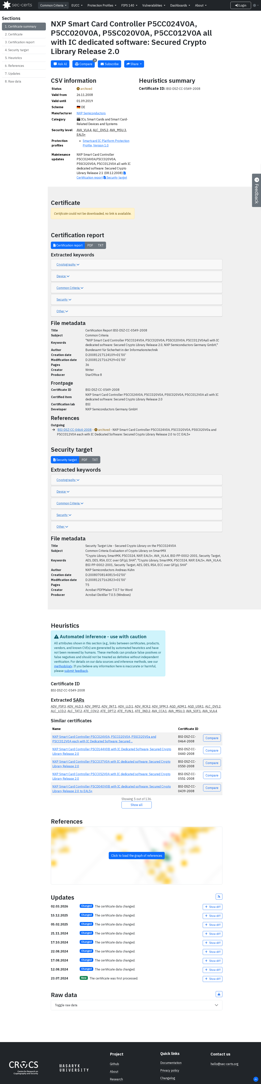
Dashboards (179, 5)
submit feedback (76, 671)
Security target (18, 50)
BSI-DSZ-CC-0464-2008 (75, 430)
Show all (137, 805)
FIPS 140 (128, 5)
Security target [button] (66, 460)
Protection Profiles (101, 5)
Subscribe (111, 64)
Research (116, 1079)
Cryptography (66, 264)
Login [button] (242, 5)
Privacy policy (169, 1070)
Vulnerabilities (152, 5)
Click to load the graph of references (136, 855)
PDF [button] (90, 245)
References (16, 66)
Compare (87, 63)
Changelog (167, 1078)
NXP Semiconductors (91, 113)
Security (62, 299)
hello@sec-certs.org (224, 1064)
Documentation (171, 1063)
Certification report (21, 42)
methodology (63, 666)
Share (134, 64)
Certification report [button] (69, 245)
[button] (219, 897)
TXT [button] (101, 245)
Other (61, 311)
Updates (14, 73)
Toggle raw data (66, 1005)
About (199, 5)
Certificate (15, 34)
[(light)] (256, 5)
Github (114, 1064)
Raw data (14, 81)
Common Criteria (52, 5)
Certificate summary (22, 26)
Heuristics (15, 58)
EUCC (75, 5)
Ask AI (62, 64)
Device (61, 276)
